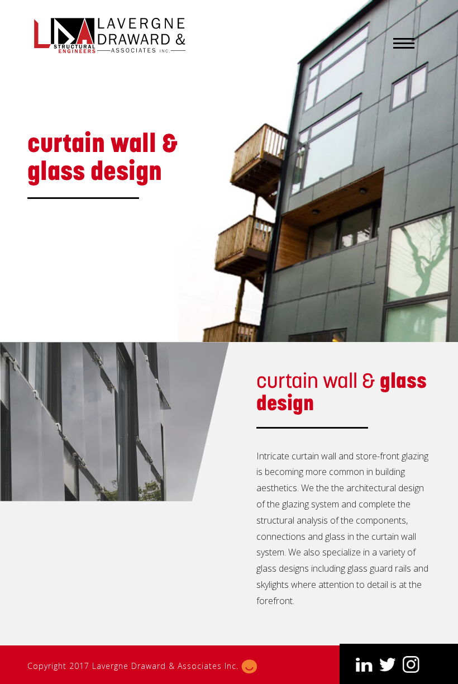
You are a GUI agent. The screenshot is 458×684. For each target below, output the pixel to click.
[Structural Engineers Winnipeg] (111, 35)
